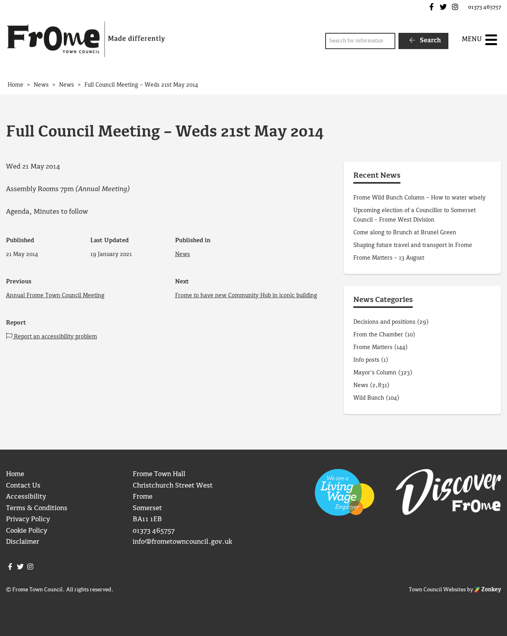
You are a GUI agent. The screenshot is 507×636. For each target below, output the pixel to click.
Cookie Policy (26, 531)
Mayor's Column (374, 373)
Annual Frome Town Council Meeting (55, 295)
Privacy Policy (28, 519)
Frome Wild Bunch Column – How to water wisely (419, 198)
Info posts (366, 360)
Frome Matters (373, 347)
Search (429, 40)
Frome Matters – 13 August (388, 258)
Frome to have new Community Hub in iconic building (246, 295)
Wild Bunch (368, 398)
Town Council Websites (437, 590)
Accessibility (26, 497)
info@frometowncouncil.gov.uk (182, 542)
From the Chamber (378, 335)
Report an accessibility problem (54, 337)
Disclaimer (22, 542)
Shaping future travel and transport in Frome (412, 245)
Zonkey (490, 590)
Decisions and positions (384, 322)
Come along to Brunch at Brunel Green (405, 233)
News (182, 254)
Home (15, 474)
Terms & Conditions (36, 508)
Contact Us (23, 486)
